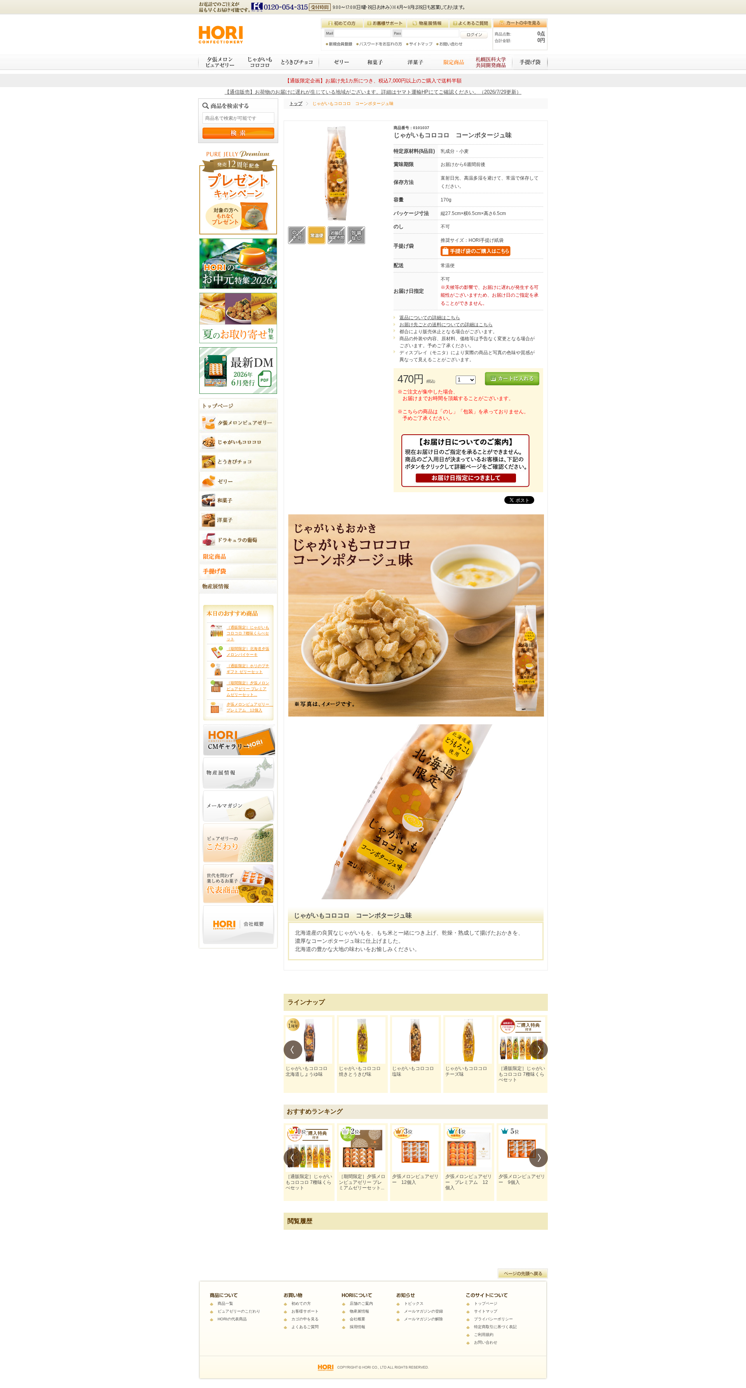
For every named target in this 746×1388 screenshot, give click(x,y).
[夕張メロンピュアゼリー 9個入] (521, 1148)
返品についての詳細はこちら (429, 317)
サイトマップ (485, 1311)
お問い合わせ (485, 1342)
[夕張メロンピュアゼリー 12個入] (415, 1148)
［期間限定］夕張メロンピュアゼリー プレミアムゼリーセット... (248, 689)
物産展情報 (359, 1311)
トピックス (414, 1303)
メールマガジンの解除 (423, 1319)
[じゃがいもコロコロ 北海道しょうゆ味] (309, 1040)
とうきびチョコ (297, 62)
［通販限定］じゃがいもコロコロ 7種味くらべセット (248, 633)
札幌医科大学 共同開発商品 (491, 62)
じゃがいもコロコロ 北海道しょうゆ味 (309, 1071)
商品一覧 (225, 1303)
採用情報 (357, 1327)
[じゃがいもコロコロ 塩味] (415, 1040)
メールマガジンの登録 (423, 1311)
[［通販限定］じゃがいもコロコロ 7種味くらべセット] (521, 1040)
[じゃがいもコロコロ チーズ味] (468, 1040)
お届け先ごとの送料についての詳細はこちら (446, 324)
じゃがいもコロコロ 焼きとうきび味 (362, 1071)
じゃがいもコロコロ (257, 62)
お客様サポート (305, 1311)
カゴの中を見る (305, 1319)
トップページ (485, 1303)
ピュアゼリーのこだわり (239, 1311)
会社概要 (357, 1319)
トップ (295, 103)
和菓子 (374, 62)
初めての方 (301, 1303)
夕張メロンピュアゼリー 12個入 (415, 1179)
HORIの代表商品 (232, 1319)
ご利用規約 (483, 1334)
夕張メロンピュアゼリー (218, 62)
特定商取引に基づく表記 (495, 1327)
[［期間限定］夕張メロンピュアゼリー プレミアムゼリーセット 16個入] (362, 1148)
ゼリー (337, 62)
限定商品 (450, 62)
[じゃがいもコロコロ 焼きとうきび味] (362, 1040)
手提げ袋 (531, 62)
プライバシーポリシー (493, 1319)
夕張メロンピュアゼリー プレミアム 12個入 (468, 1182)
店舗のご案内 (361, 1303)
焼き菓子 (412, 62)
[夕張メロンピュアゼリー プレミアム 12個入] (468, 1148)
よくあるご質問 (305, 1327)
